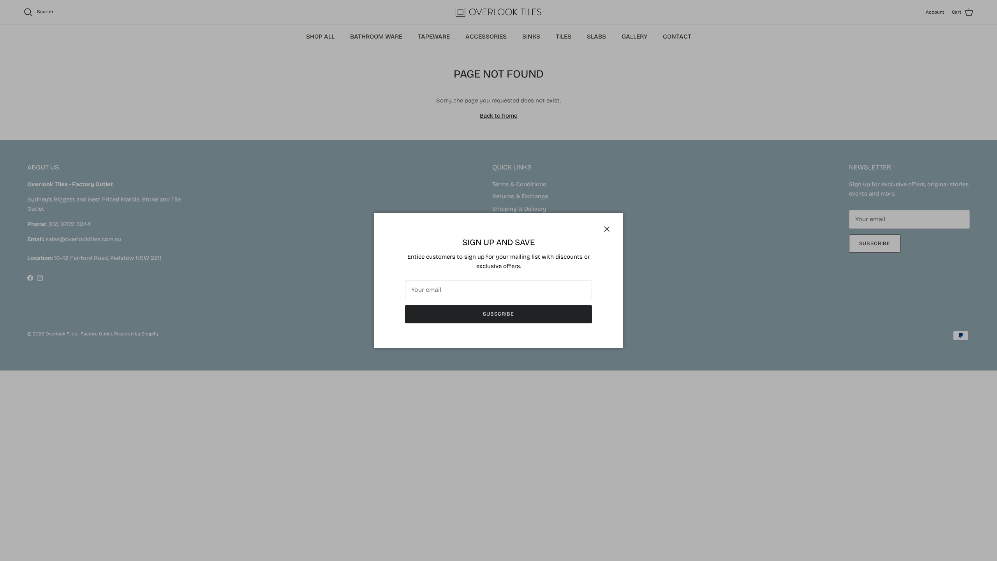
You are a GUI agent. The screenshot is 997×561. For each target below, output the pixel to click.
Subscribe (498, 314)
